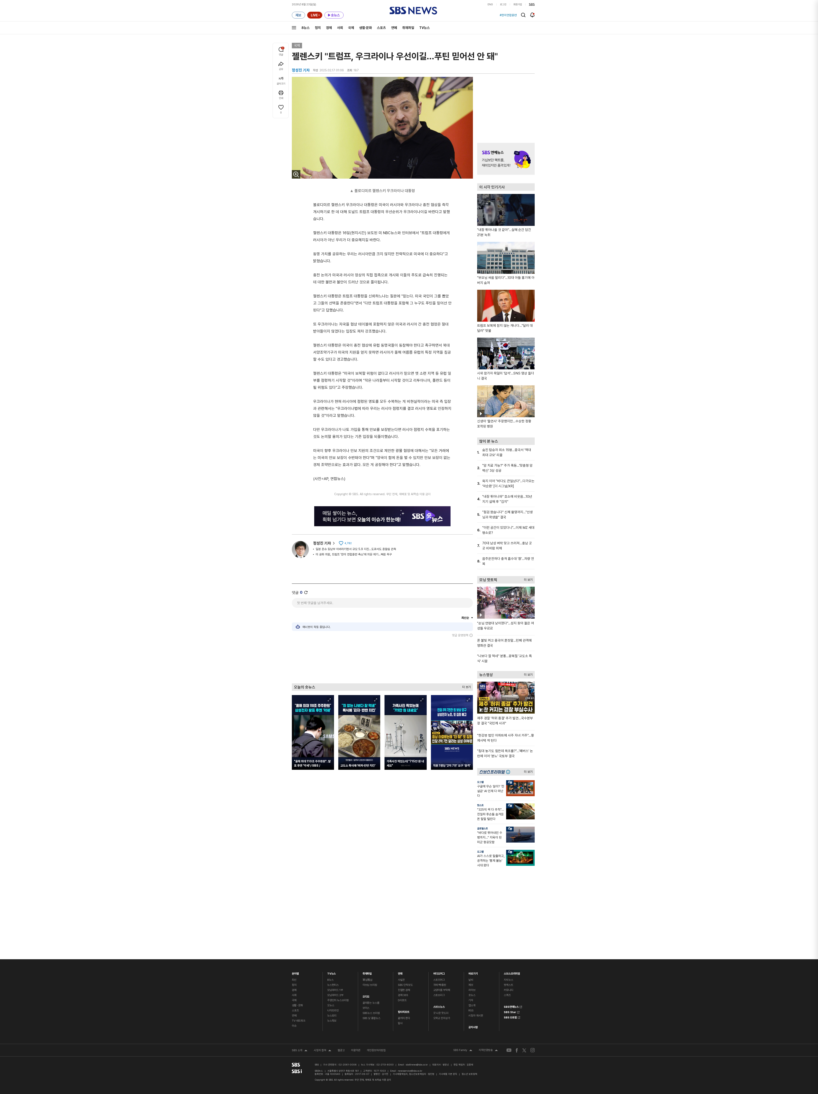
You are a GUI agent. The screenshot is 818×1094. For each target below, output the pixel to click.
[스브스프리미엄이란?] (509, 772)
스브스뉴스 (439, 1005)
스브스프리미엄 (512, 972)
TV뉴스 (424, 28)
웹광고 (341, 1050)
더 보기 (465, 686)
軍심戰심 (368, 979)
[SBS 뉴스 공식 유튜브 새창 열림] (509, 1050)
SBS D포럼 (510, 1017)
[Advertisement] (382, 660)
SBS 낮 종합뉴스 (371, 1018)
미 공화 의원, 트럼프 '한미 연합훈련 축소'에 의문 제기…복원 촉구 (354, 554)
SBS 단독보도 (405, 984)
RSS (471, 1010)
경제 (329, 28)
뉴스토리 (331, 1015)
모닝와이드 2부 (335, 995)
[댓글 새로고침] (306, 592)
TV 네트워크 (298, 1020)
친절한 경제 (404, 990)
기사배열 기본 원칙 (448, 1074)
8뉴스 (305, 28)
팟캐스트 (508, 984)
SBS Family (462, 1050)
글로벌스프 (482, 828)
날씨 (470, 979)
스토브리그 (439, 995)
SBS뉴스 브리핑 (371, 1013)
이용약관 (355, 1050)
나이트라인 (333, 1010)
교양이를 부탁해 (441, 990)
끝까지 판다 (404, 1018)
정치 (318, 28)
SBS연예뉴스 (511, 1006)
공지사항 (473, 1027)
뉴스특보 (331, 1020)
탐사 (400, 1023)
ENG (490, 4)
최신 (294, 979)
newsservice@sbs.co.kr (410, 1071)
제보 (470, 984)
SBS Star (510, 1011)
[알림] (532, 15)
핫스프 (480, 805)
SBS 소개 (299, 1051)
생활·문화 (365, 28)
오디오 (366, 995)
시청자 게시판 (475, 1015)
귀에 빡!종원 (439, 984)
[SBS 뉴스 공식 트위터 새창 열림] (524, 1050)
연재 (400, 972)
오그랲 (480, 782)
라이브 (471, 990)
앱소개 (471, 1005)
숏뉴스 (471, 995)
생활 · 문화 (297, 1005)
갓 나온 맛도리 (440, 1013)
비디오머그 (439, 972)
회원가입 (517, 4)
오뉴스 (330, 1005)
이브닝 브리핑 (370, 984)
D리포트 (402, 1000)
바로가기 (473, 972)
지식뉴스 (508, 979)
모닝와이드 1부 (335, 990)
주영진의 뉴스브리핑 (338, 1000)
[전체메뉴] (294, 27)
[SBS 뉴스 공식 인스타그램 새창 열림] (532, 1050)
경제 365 (403, 995)
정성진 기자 (322, 543)
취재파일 (408, 28)
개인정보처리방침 (376, 1050)
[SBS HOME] (532, 4)
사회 (340, 28)
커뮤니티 (508, 990)
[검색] (523, 15)
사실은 (401, 979)
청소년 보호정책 (469, 1074)
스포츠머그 (439, 979)
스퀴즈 (507, 995)
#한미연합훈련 (508, 15)
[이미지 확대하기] (296, 174)
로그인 (503, 4)
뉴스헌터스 (333, 984)
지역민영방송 (488, 1050)
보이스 (366, 1007)
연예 (394, 28)
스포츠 (381, 28)
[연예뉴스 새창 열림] (506, 159)
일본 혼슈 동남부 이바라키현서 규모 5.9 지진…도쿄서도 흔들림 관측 (356, 549)
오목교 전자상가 (441, 1018)
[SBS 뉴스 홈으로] (413, 10)
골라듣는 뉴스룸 (371, 1002)
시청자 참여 (322, 1051)
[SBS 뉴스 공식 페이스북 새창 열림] (517, 1050)
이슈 (294, 1025)
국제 (351, 28)
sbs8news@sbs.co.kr (417, 1064)
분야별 (295, 972)
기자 (470, 1000)
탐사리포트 (403, 1011)
